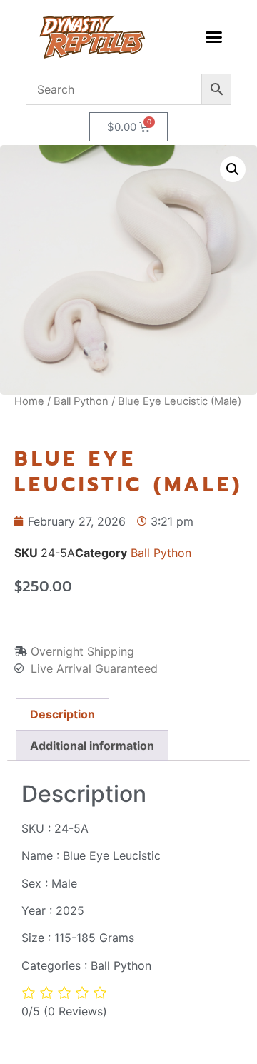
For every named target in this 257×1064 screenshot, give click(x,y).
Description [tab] (62, 714)
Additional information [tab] (92, 745)
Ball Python (81, 401)
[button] (213, 37)
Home (29, 401)
